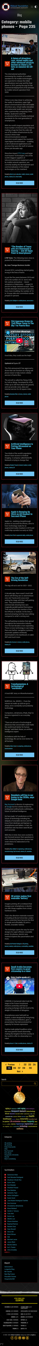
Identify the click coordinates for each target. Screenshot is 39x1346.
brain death (17, 1114)
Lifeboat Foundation (15, 1335)
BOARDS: (23, 1317)
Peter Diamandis (10, 1147)
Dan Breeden (11, 1185)
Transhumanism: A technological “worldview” (19, 686)
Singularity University (11, 1155)
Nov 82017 (7, 514)
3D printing (25, 944)
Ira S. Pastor (11, 1247)
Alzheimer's (14, 1109)
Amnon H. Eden (13, 1043)
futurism (23, 1116)
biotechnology (30, 1111)
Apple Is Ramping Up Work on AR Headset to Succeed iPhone (21, 514)
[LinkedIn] (19, 1338)
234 (34, 1064)
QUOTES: (23, 1329)
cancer (21, 1114)
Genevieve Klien (14, 394)
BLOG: (22, 1314)
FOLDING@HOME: (8, 1323)
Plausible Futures (10, 1276)
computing (20, 746)
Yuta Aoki (10, 1213)
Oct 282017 (7, 897)
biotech (23, 1111)
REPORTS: (23, 1320)
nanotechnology (9, 851)
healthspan (7, 1119)
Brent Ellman (11, 1234)
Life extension (15, 1121)
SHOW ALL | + (7, 1252)
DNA (5, 1149)
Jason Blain (11, 1242)
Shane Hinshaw (12, 1221)
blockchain (12, 1114)
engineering (21, 849)
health (23, 174)
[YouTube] (23, 1338)
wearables (29, 851)
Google (9, 807)
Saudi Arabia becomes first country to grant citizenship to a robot (21, 969)
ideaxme (18, 1119)
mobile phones (22, 300)
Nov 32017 (7, 579)
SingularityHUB (9, 1279)
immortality (24, 1119)
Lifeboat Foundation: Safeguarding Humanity (15, 7)
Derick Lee (12, 174)
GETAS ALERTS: (24, 1311)
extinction (15, 1116)
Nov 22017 (7, 686)
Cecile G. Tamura (13, 1211)
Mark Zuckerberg (10, 1159)
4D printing (8, 1145)
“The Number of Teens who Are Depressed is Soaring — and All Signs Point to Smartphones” (22, 250)
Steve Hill (10, 1232)
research (35, 1124)
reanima (13, 1124)
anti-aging (21, 1108)
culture (31, 1113)
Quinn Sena (11, 1182)
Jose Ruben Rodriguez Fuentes (17, 1201)
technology (24, 1126)
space (11, 1126)
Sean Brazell (11, 1229)
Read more (19, 183)
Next (18, 1071)
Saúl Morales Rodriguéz (15, 944)
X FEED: (8, 1314)
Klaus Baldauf (13, 849)
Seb (8, 1237)
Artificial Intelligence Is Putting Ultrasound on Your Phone (22, 446)
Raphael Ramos (12, 1224)
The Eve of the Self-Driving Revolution (20, 579)
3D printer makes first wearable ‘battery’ (21, 897)
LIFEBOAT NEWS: (25, 1307)
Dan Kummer (13, 642)
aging (7, 1108)
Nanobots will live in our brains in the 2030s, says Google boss (22, 797)
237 (19, 1068)
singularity (7, 1126)
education (18, 174)
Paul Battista (11, 1190)
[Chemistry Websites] (19, 1095)
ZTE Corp (21, 153)
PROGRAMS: (24, 1323)
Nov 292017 (7, 64)
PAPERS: (23, 1326)
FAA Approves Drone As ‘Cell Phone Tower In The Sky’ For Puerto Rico (22, 323)
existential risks (9, 1116)
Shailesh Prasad (14, 465)
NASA (36, 1122)
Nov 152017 (7, 446)
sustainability (24, 946)
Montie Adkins (12, 1245)
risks (3, 1126)
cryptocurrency (27, 1114)
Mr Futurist (8, 1272)
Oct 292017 (7, 797)
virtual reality (18, 177)
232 (25, 1064)
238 (23, 1068)
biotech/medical (23, 465)
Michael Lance (12, 1239)
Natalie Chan (11, 1226)
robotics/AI (12, 177)
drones (21, 394)
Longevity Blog (9, 1269)
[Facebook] (12, 1338)
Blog (19, 15)
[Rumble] (27, 1338)
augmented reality (20, 535)
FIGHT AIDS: (9, 1320)
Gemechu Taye (12, 1193)
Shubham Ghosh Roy (14, 1180)
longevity (30, 1121)
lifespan (24, 1121)
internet (27, 174)
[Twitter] (16, 1338)
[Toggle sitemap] (32, 7)
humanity (13, 1119)
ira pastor (6, 1121)
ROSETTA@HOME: (7, 1326)
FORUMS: (15, 1329)
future (19, 1116)
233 (29, 1064)
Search (35, 1083)
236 (14, 1068)
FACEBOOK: (7, 1307)
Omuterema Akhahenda (15, 1206)
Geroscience (8, 1267)
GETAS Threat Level (19, 1300)
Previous (11, 1064)
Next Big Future (9, 1274)
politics (8, 1124)
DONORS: (13, 1317)
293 (30, 1068)
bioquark (15, 1111)
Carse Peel (12, 535)
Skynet (6, 1157)
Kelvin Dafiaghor (12, 1195)
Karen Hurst (11, 1198)
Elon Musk (7, 1153)
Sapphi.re (33, 1335)
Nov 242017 (7, 250)
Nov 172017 (7, 323)
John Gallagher (13, 300)
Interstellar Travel (33, 1119)
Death (34, 1113)
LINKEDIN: (8, 1311)
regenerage (20, 1124)
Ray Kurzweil (9, 804)
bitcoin (7, 1114)
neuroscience (30, 300)
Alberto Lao (11, 1219)
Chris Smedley (12, 1250)
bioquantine (8, 1111)
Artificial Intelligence (30, 1109)
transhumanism (9, 748)
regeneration (28, 1124)
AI (10, 1109)
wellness (19, 1129)
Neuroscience (5, 1124)
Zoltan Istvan (13, 746)
